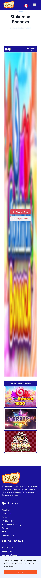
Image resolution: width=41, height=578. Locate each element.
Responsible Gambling (11, 524)
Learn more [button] (8, 566)
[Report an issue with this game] (6, 49)
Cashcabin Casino (9, 555)
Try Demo (20, 396)
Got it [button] (20, 572)
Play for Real (22, 212)
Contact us (6, 513)
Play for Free (22, 218)
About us (6, 510)
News (4, 531)
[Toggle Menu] (34, 5)
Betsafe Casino (8, 547)
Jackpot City (7, 551)
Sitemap (5, 528)
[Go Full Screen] (9, 49)
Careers (5, 517)
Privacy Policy (7, 521)
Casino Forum (8, 535)
